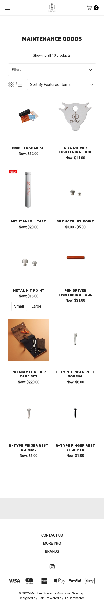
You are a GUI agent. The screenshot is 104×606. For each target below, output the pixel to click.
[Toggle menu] (7, 7)
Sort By (36, 84)
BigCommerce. (74, 598)
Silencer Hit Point (75, 221)
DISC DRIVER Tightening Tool (75, 150)
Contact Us (52, 535)
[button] (52, 69)
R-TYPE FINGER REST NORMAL (29, 447)
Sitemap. (78, 593)
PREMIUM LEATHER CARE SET (28, 374)
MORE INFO (52, 543)
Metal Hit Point (29, 290)
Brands (52, 551)
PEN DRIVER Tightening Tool (75, 292)
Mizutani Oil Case (28, 221)
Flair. (41, 598)
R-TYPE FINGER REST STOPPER (75, 447)
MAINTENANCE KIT (29, 147)
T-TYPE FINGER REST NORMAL (75, 374)
